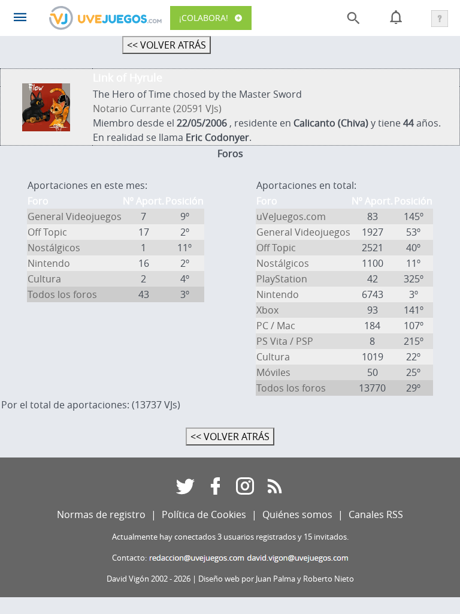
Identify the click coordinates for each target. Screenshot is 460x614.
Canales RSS (376, 514)
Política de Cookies (204, 514)
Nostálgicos (54, 247)
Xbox (267, 310)
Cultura (44, 278)
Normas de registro (101, 514)
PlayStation (281, 278)
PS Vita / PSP (284, 341)
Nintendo (49, 263)
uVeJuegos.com (291, 216)
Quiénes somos (297, 514)
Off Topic (47, 232)
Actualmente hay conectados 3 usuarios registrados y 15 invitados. (230, 537)
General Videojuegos (75, 216)
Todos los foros (62, 294)
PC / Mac (275, 325)
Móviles (273, 372)
